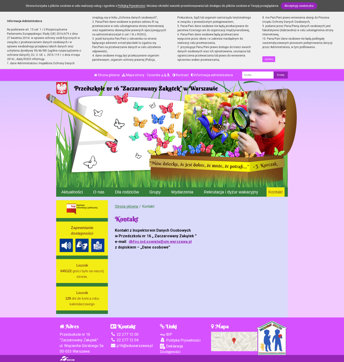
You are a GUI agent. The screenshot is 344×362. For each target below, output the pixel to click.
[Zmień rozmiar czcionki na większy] (164, 75)
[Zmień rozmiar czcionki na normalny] (162, 75)
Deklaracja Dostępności (171, 349)
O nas (98, 192)
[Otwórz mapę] (234, 341)
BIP (168, 334)
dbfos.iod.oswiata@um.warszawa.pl (160, 241)
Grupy (155, 192)
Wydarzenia (182, 192)
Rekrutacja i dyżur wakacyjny (231, 192)
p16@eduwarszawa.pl (134, 345)
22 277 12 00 (127, 334)
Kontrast (182, 75)
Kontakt (275, 192)
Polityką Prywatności (131, 6)
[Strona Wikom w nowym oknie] (67, 358)
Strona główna (108, 75)
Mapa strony (134, 75)
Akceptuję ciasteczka (299, 6)
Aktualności (72, 192)
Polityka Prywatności (183, 340)
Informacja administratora (213, 75)
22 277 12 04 (127, 340)
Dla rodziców (127, 192)
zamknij (268, 59)
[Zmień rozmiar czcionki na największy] (168, 75)
